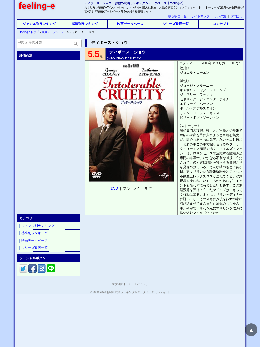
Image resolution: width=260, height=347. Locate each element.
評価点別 (25, 55)
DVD (114, 188)
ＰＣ (129, 284)
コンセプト (221, 24)
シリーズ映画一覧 (175, 24)
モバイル (139, 284)
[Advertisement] (49, 136)
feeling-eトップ (28, 32)
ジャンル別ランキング (39, 24)
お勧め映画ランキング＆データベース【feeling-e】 (138, 292)
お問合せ (237, 16)
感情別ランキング (85, 24)
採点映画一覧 (177, 16)
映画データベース (130, 24)
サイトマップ (200, 16)
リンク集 (220, 16)
